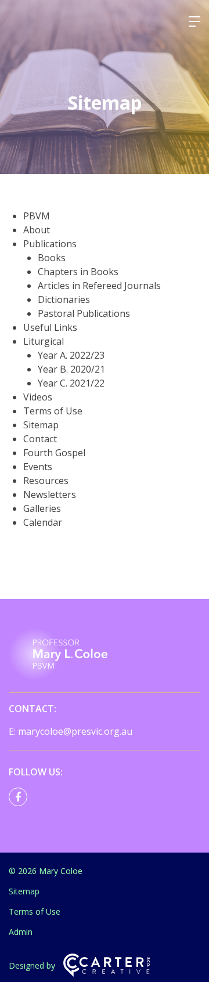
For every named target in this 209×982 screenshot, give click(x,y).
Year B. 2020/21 (71, 369)
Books (52, 257)
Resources (46, 480)
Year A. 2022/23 (71, 355)
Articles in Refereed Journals (99, 285)
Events (37, 466)
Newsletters (49, 494)
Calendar (42, 522)
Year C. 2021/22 (71, 383)
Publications (50, 243)
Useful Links (50, 327)
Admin (21, 931)
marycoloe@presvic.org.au (75, 731)
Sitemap (41, 424)
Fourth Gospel (54, 452)
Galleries (42, 508)
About (36, 229)
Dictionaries (64, 299)
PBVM (36, 216)
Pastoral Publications (84, 313)
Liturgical (43, 341)
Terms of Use (52, 411)
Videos (37, 397)
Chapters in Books (78, 271)
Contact (40, 438)
